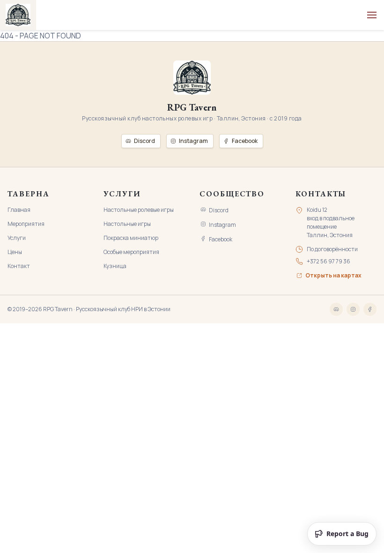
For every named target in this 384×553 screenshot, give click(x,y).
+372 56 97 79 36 (328, 261)
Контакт (18, 266)
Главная (18, 210)
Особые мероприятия (131, 252)
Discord (219, 210)
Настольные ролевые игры (138, 210)
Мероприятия (25, 224)
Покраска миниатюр (130, 238)
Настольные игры (127, 224)
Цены (14, 252)
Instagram (222, 225)
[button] (371, 15)
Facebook (220, 239)
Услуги (16, 238)
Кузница (114, 266)
